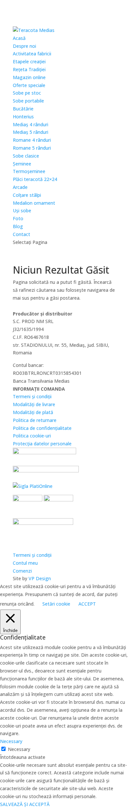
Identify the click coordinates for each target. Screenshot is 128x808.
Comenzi (22, 571)
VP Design (40, 578)
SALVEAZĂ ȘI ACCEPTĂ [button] (25, 804)
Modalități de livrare (34, 404)
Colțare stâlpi (27, 195)
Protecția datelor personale (42, 443)
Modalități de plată (33, 412)
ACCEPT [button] (87, 604)
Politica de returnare (34, 420)
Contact (21, 234)
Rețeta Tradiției (29, 69)
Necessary (19, 749)
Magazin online (29, 77)
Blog (18, 226)
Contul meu (25, 563)
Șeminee (22, 164)
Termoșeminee (29, 171)
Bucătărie (23, 108)
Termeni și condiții (32, 396)
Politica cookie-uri (32, 436)
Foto (18, 218)
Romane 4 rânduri (32, 140)
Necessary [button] (11, 741)
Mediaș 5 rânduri (30, 132)
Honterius (23, 116)
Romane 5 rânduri (32, 148)
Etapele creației (29, 61)
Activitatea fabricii (32, 53)
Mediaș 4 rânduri (30, 124)
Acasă (19, 38)
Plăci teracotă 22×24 (35, 179)
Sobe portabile (28, 101)
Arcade (20, 187)
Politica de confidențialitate (42, 428)
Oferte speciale (29, 85)
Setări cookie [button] (56, 604)
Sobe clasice (26, 156)
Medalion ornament (34, 203)
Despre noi (24, 46)
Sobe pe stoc (27, 93)
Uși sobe (22, 210)
